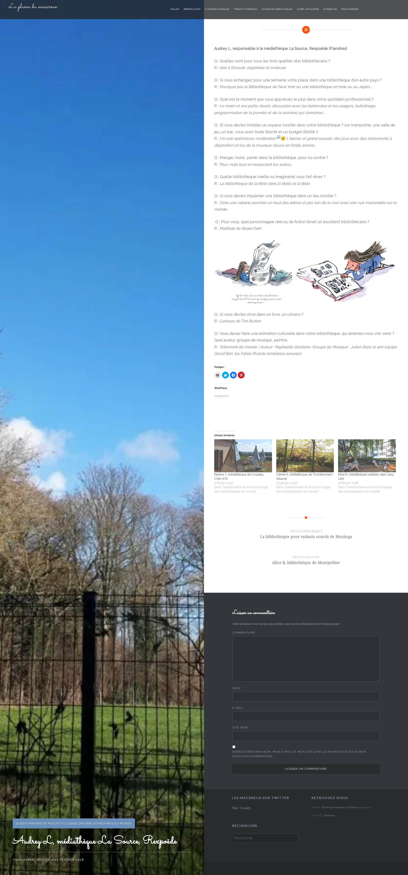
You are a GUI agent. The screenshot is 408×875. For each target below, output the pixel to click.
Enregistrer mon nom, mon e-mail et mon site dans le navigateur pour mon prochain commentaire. (299, 754)
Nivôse (353, 807)
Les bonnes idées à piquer (277, 8)
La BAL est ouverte (308, 8)
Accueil (174, 8)
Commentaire (243, 632)
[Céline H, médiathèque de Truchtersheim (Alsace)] (305, 455)
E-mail (238, 707)
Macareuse (39, 860)
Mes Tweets (241, 808)
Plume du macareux (333, 807)
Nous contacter (350, 8)
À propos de (330, 8)
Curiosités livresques (217, 8)
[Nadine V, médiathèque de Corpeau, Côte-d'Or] (243, 455)
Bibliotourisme (192, 8)
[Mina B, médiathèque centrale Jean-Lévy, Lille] (367, 455)
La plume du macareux (32, 6)
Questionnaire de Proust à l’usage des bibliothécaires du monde (74, 823)
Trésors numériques (245, 8)
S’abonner (329, 815)
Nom (237, 688)
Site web (239, 727)
